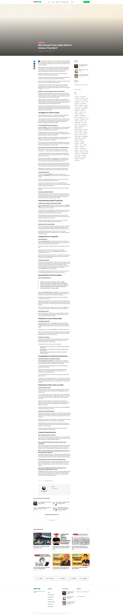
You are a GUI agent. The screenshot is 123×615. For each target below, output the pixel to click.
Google (57, 378)
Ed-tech (85, 112)
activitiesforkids (77, 98)
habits (75, 124)
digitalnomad (82, 110)
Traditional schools (77, 153)
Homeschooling (84, 124)
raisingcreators (77, 141)
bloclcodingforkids (83, 103)
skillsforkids (76, 148)
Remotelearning (77, 143)
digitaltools (81, 112)
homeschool (79, 124)
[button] (72, 2)
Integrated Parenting (41, 42)
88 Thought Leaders (83, 96)
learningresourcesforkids (78, 129)
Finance (85, 117)
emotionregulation (83, 115)
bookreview (76, 105)
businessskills (81, 105)
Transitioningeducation (85, 153)
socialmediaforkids (82, 148)
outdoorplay (81, 134)
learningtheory (85, 129)
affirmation (82, 98)
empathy (76, 117)
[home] (37, 2)
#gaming (82, 122)
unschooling (79, 155)
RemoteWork (82, 143)
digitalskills (76, 112)
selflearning (76, 146)
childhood (85, 105)
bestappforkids (77, 103)
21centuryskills (77, 96)
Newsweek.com (47, 88)
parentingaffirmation (78, 136)
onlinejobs (76, 134)
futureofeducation (77, 122)
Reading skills (82, 141)
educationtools (77, 115)
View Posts (44, 492)
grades (86, 122)
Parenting (85, 134)
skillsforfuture (81, 146)
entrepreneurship (80, 117)
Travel (75, 155)
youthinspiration (77, 160)
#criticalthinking (77, 110)
